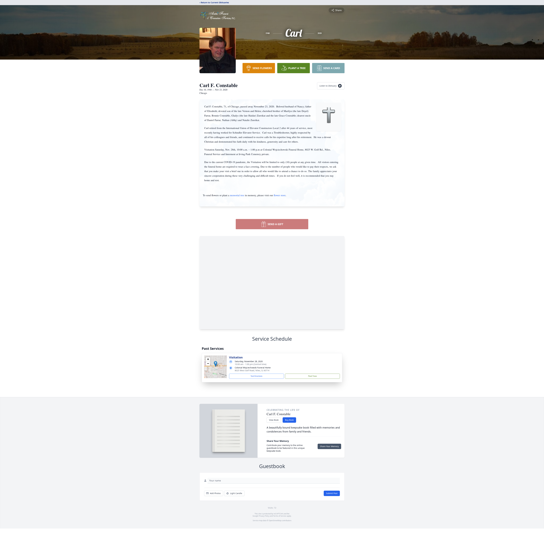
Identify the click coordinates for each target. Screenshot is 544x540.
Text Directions (256, 376)
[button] (215, 364)
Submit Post (331, 493)
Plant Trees (312, 376)
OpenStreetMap (275, 520)
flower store (280, 195)
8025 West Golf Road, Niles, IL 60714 (252, 370)
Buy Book (289, 420)
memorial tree (237, 195)
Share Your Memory (329, 446)
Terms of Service (279, 516)
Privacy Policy (264, 516)
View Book (274, 420)
